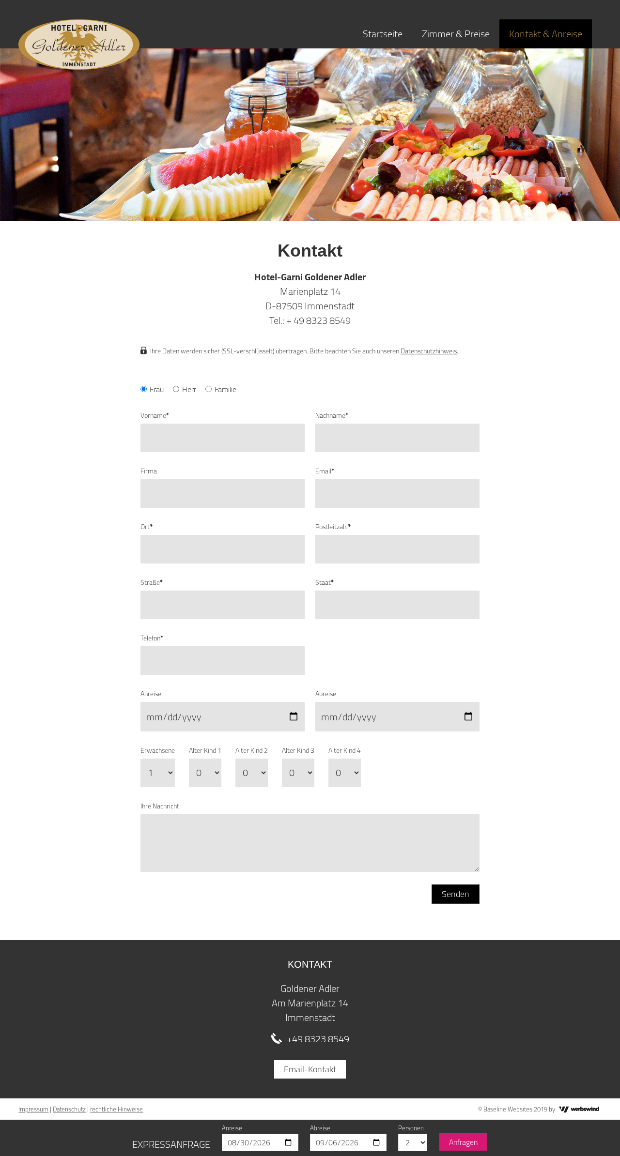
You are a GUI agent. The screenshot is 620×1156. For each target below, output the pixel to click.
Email (324, 471)
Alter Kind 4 (344, 750)
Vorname (154, 415)
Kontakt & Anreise (545, 34)
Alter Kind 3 (298, 750)
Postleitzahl (333, 526)
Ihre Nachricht (159, 806)
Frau (157, 389)
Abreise (325, 693)
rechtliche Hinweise (116, 1109)
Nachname (331, 415)
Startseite (383, 34)
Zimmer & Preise (456, 34)
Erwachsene (157, 750)
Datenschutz (69, 1109)
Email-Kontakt (310, 1069)
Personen (411, 1128)
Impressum (33, 1109)
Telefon (151, 638)
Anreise (150, 693)
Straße (151, 582)
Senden (455, 894)
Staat (324, 582)
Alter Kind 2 (251, 750)
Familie (225, 389)
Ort (146, 526)
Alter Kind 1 (205, 750)
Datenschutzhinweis (429, 351)
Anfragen (463, 1142)
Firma (148, 471)
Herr (189, 389)
